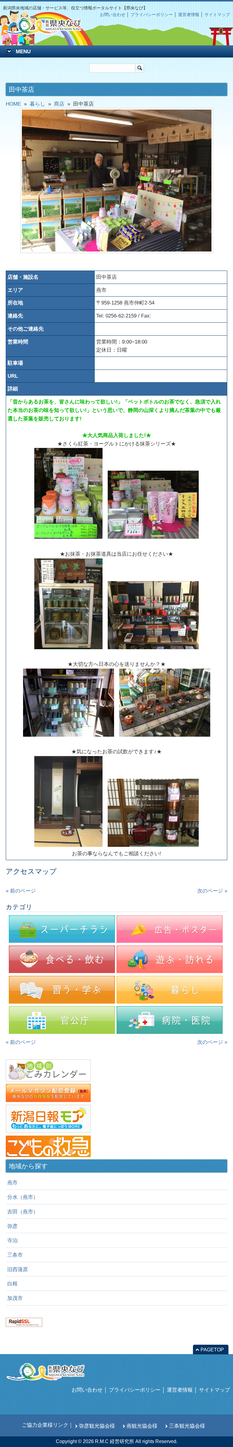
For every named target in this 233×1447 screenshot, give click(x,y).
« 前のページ (21, 891)
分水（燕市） (22, 1197)
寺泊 (12, 1240)
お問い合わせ (112, 14)
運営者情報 (188, 14)
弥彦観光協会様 (97, 1426)
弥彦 (12, 1226)
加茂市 (15, 1298)
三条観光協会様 (187, 1426)
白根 (12, 1284)
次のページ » (212, 891)
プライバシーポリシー (151, 14)
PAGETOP (212, 1349)
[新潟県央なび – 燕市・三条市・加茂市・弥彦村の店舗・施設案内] (47, 31)
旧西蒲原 (17, 1269)
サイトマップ (217, 14)
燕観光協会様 (142, 1426)
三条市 (15, 1255)
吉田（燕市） (22, 1212)
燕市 (12, 1182)
